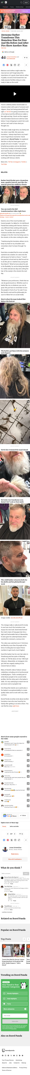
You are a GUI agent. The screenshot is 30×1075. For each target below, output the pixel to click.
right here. (16, 706)
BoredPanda (5, 2)
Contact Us (17, 1063)
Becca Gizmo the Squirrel (11, 877)
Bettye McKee (11, 894)
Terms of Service (6, 1070)
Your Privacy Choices (8, 1060)
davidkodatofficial (16, 618)
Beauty (4, 826)
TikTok (10, 162)
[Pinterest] (8, 1055)
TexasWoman (8, 906)
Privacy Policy (23, 1067)
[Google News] (22, 1055)
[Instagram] (5, 1055)
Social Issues (5, 31)
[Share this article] (26, 65)
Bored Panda (8, 1050)
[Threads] (17, 1055)
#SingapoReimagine (10, 215)
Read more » (15, 854)
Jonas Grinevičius (12, 57)
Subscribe (15, 1021)
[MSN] (19, 1055)
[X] (11, 1055)
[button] (24, 939)
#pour (3, 215)
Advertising (19, 1060)
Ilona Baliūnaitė (11, 58)
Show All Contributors (15, 859)
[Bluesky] (14, 1055)
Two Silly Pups (8, 886)
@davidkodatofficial (5, 213)
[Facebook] (2, 1055)
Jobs (10, 1063)
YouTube (4, 164)
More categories (9, 1009)
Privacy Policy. (14, 1028)
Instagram (17, 162)
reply (11, 883)
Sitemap (24, 1063)
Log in (26, 2)
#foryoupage (18, 215)
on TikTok (7, 112)
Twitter (23, 162)
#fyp (1, 215)
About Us (4, 1063)
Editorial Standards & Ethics (9, 1067)
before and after (14, 826)
